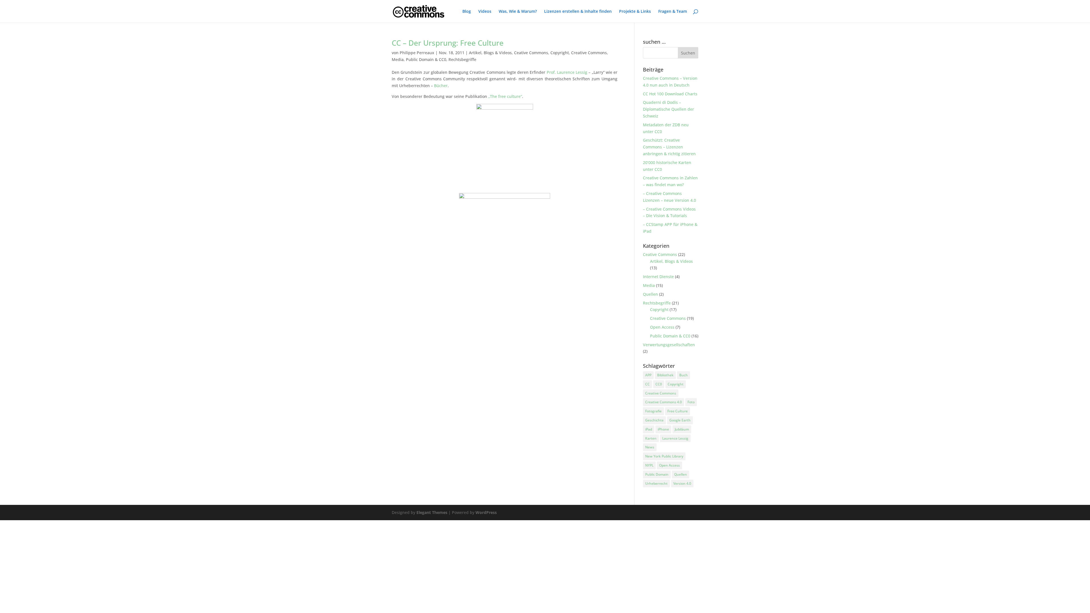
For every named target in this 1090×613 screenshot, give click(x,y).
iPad (648, 429)
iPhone (663, 429)
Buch (683, 375)
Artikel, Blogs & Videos (490, 52)
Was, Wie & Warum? (518, 11)
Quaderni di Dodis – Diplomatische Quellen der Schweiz (668, 109)
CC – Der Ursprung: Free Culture (448, 43)
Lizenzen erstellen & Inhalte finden (578, 11)
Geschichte (654, 420)
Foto (691, 402)
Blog (466, 11)
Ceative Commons (531, 52)
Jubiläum (682, 429)
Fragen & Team (672, 11)
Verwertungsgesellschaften (669, 344)
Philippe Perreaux (417, 52)
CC (647, 384)
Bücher (441, 85)
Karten (651, 438)
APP (648, 375)
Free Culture (677, 411)
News (649, 447)
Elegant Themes (431, 512)
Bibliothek (665, 375)
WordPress (486, 512)
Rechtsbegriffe (462, 59)
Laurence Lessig (675, 438)
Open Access (662, 327)
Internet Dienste (658, 276)
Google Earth (680, 420)
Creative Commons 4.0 (663, 402)
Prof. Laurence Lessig (567, 72)
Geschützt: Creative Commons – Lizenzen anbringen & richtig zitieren (669, 146)
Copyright (559, 52)
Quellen (650, 294)
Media (398, 59)
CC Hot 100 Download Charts (670, 93)
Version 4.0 (682, 483)
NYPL (649, 465)
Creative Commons (589, 52)
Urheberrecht (656, 483)
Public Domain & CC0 (426, 59)
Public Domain (656, 474)
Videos (484, 11)
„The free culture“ (505, 96)
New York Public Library (664, 456)
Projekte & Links (635, 11)
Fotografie (653, 411)
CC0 (658, 384)
